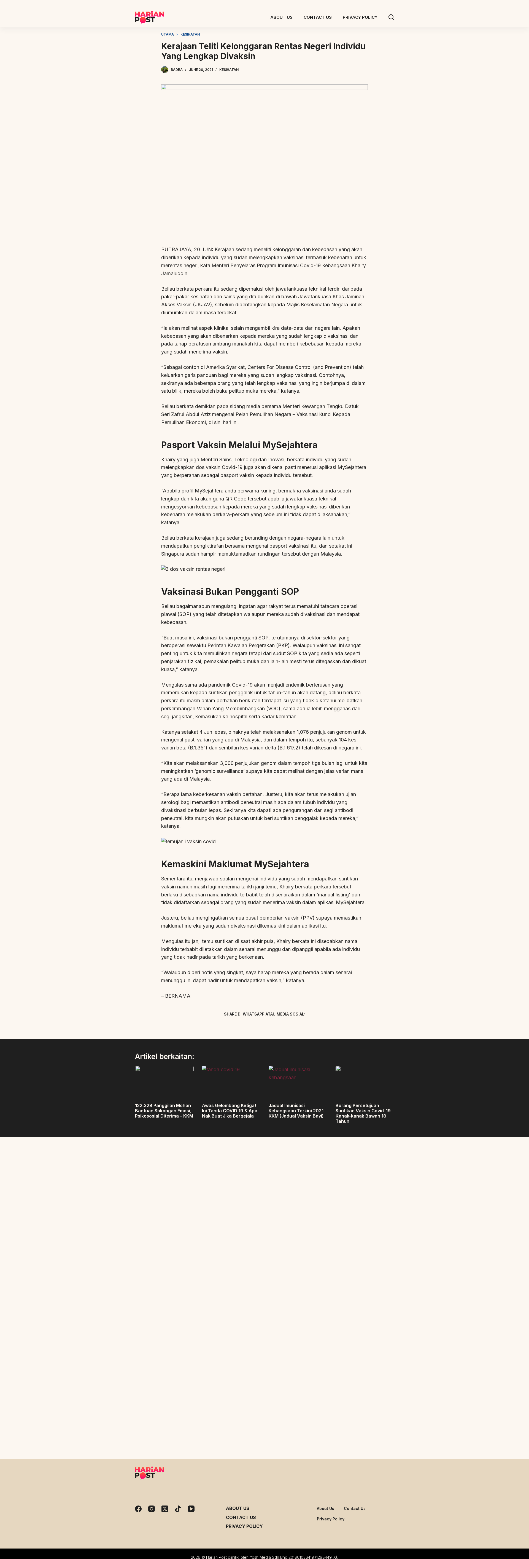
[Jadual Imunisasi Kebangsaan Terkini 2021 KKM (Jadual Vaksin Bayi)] (298, 1082)
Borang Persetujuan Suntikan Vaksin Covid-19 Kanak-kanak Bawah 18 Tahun (363, 1113)
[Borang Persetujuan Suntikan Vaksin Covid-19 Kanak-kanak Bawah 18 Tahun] (365, 1082)
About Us (237, 1508)
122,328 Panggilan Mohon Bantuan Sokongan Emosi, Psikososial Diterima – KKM (164, 1111)
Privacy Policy (244, 1526)
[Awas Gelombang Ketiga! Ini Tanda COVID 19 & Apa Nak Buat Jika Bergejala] (231, 1082)
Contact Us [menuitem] (318, 17)
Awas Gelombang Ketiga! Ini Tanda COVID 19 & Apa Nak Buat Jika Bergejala (229, 1111)
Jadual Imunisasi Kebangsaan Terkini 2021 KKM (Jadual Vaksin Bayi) (296, 1111)
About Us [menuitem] (281, 17)
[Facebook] (235, 1026)
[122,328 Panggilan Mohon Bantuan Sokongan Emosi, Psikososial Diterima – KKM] (164, 1082)
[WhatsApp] (293, 1026)
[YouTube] (191, 1509)
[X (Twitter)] (254, 1026)
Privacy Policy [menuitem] (360, 17)
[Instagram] (151, 1509)
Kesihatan (229, 70)
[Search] (391, 17)
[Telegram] (274, 1026)
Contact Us (241, 1517)
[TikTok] (178, 1509)
